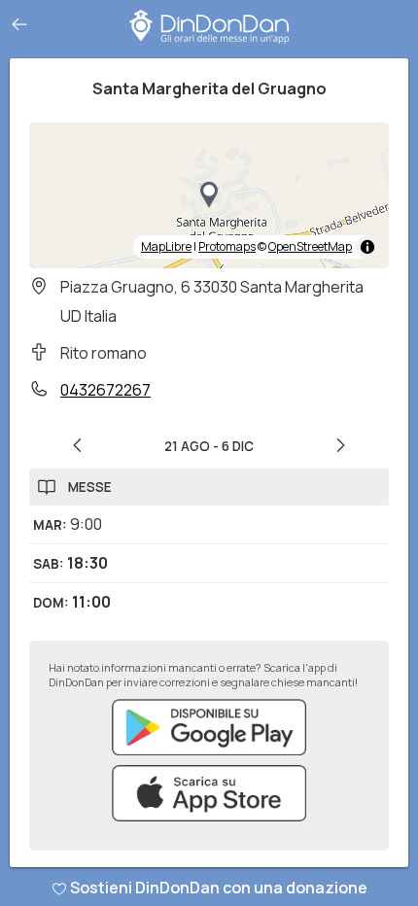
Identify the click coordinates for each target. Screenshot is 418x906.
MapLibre (166, 246)
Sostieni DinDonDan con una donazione (218, 887)
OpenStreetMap (310, 246)
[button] (209, 195)
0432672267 (105, 390)
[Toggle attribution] (367, 247)
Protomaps (227, 246)
